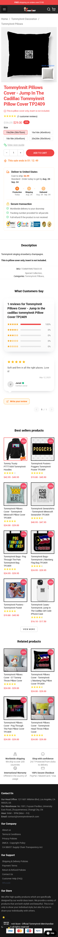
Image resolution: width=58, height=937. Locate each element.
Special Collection (33, 273)
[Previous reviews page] (36, 409)
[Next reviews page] (51, 409)
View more (29, 629)
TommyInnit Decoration (24, 19)
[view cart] (54, 9)
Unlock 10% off (6, 923)
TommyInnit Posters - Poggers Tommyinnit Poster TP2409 (41, 466)
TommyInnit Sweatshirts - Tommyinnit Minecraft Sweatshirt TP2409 (42, 511)
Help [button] (52, 933)
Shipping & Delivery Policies (15, 861)
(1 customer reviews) (27, 116)
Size (6, 127)
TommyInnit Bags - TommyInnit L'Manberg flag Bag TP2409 (42, 559)
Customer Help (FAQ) (12, 878)
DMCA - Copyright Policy (13, 843)
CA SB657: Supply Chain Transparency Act (22, 847)
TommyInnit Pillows (12, 23)
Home (4, 19)
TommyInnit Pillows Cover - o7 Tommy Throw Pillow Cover (13, 677)
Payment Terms (9, 865)
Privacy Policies (9, 838)
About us (6, 830)
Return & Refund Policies (14, 870)
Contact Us (7, 874)
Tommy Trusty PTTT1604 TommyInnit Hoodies (15, 466)
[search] (49, 9)
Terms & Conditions (11, 834)
